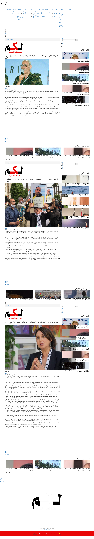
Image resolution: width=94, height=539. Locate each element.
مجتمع (19, 9)
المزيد (61, 9)
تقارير (13, 12)
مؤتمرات (25, 13)
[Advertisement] (33, 127)
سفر (55, 15)
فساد (60, 13)
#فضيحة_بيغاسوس (63, 26)
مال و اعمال (25, 12)
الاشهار (1, 478)
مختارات (55, 12)
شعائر (55, 16)
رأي (34, 9)
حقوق (50, 12)
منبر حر (34, 13)
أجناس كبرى (45, 9)
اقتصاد (25, 9)
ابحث (77, 40)
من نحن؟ (2, 476)
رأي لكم (34, 12)
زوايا (60, 22)
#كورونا (60, 17)
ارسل (7, 141)
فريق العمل (71, 9)
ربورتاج (42, 13)
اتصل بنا (1, 479)
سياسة (14, 9)
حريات (51, 9)
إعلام (60, 12)
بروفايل (43, 16)
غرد (7, 138)
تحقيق (42, 12)
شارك (7, 140)
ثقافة (39, 9)
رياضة (30, 9)
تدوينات (34, 16)
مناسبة (55, 13)
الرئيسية (9, 9)
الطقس (60, 16)
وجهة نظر (35, 15)
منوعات (56, 9)
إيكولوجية (61, 15)
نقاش (38, 13)
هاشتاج (34, 17)
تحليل (13, 13)
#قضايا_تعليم (20, 17)
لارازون (45, 97)
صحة (18, 16)
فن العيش (56, 17)
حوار (42, 15)
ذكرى (60, 20)
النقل (18, 15)
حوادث (18, 13)
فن (37, 12)
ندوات (38, 15)
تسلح (60, 19)
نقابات (18, 19)
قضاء (18, 12)
